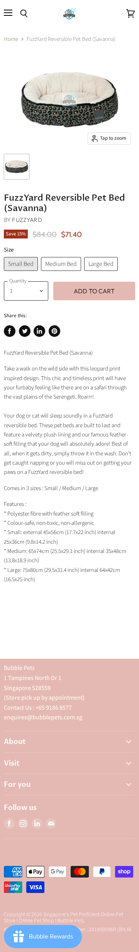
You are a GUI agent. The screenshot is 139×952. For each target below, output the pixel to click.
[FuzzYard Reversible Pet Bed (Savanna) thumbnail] (16, 166)
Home (11, 39)
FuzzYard (27, 219)
